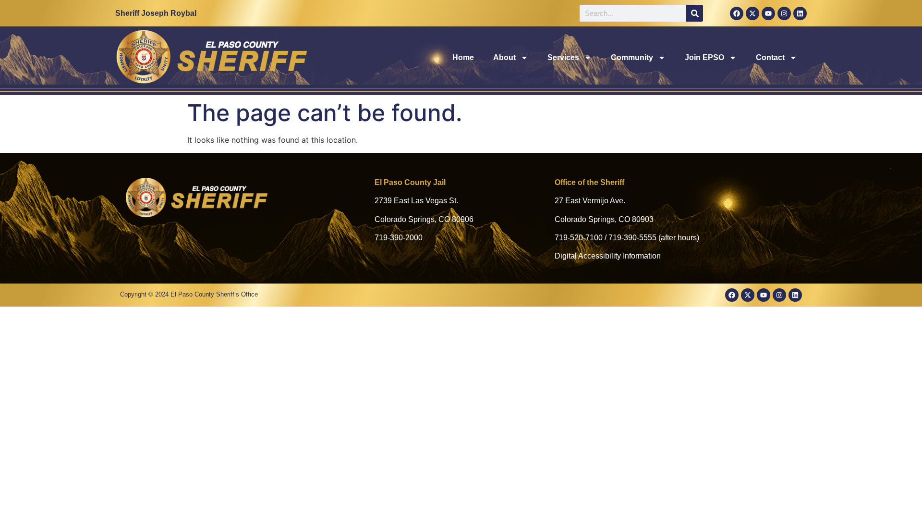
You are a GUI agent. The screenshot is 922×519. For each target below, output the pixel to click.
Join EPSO (704, 57)
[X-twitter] (752, 13)
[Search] (694, 13)
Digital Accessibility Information (608, 256)
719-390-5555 (632, 238)
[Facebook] (736, 13)
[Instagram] (784, 13)
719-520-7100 (579, 238)
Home (463, 57)
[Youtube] (768, 13)
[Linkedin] (800, 13)
